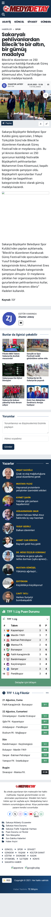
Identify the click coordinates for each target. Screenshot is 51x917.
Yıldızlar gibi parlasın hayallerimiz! (27, 503)
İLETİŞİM (24, 859)
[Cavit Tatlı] (8, 596)
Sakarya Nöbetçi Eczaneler (18, 822)
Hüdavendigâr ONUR (27, 511)
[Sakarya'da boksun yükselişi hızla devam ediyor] (13, 391)
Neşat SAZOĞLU (24, 470)
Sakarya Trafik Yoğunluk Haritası (21, 829)
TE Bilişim (33, 889)
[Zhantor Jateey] (9, 318)
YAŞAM (21, 852)
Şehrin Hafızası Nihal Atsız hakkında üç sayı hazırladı (30, 516)
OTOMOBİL (10, 859)
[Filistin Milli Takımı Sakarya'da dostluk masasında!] (13, 345)
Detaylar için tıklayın (25, 682)
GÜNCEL (19, 21)
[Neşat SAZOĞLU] (8, 473)
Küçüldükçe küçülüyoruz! (29, 585)
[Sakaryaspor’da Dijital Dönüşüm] (13, 369)
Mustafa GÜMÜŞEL (26, 567)
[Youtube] (30, 813)
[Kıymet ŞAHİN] (8, 500)
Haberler (7, 29)
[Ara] (3, 14)
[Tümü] (47, 463)
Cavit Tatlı (22, 593)
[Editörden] (8, 583)
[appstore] (18, 868)
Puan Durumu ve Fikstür (17, 832)
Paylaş (9, 123)
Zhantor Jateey (26, 317)
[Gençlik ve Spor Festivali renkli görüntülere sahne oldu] (38, 345)
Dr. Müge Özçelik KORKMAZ (31, 552)
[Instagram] (20, 813)
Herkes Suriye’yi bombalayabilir (24, 599)
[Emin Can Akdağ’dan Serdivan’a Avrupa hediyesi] (38, 391)
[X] (15, 813)
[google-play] (32, 868)
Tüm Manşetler (13, 835)
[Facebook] (10, 813)
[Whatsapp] (41, 813)
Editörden (21, 581)
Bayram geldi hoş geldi (28, 544)
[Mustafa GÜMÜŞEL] (8, 569)
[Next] (36, 813)
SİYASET (32, 21)
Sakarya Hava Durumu (16, 825)
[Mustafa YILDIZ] (8, 487)
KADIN (33, 855)
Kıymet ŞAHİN (23, 497)
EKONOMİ (21, 855)
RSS (8, 880)
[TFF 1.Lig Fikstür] (47, 692)
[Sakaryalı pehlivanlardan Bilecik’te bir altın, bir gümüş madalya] (25, 105)
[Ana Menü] (3, 3)
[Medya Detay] (26, 9)
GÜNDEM (9, 852)
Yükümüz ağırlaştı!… (26, 571)
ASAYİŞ (6, 21)
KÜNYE (36, 859)
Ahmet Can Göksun (26, 540)
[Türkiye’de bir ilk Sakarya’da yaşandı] (38, 369)
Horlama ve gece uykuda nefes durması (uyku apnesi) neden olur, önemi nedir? (31, 558)
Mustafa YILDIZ (24, 484)
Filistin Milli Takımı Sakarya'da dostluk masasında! (11, 356)
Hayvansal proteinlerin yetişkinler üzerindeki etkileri (31, 489)
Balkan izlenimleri (25, 530)
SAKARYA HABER (13, 862)
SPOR (18, 29)
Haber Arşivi (11, 841)
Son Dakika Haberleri (16, 838)
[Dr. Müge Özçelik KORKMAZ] (8, 555)
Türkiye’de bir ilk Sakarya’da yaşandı (35, 379)
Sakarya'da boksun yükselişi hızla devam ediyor (12, 402)
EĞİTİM (8, 855)
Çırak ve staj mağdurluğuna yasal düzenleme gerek (30, 475)
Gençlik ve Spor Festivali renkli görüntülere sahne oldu (37, 356)
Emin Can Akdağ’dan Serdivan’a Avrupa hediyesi (36, 402)
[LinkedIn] (25, 813)
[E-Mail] (20, 323)
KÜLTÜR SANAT (37, 852)
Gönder (8, 446)
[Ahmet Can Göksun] (8, 541)
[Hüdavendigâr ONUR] (8, 514)
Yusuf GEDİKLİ (23, 526)
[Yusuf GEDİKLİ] (8, 528)
